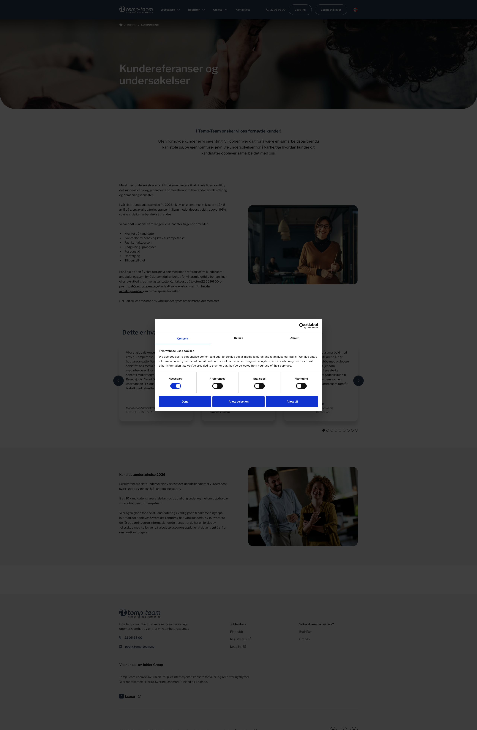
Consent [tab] (182, 338)
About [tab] (294, 337)
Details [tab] (238, 337)
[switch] (217, 386)
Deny (185, 401)
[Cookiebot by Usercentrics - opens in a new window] (302, 326)
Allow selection (239, 401)
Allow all (292, 401)
